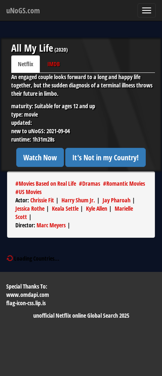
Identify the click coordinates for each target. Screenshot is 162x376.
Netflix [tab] (25, 64)
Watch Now (40, 157)
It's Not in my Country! (105, 157)
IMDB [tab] (53, 64)
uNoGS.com (23, 10)
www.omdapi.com (27, 295)
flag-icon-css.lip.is (26, 303)
